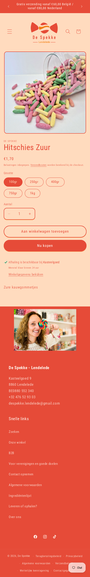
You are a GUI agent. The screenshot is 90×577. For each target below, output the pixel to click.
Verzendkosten (39, 165)
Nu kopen (45, 246)
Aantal (8, 204)
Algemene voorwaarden (25, 485)
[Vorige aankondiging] (8, 6)
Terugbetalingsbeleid (48, 556)
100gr (13, 182)
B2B (11, 453)
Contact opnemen (21, 474)
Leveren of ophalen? (23, 506)
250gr (34, 182)
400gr (55, 182)
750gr (13, 193)
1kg (32, 193)
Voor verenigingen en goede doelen (33, 464)
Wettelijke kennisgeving (34, 570)
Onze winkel (17, 442)
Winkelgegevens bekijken (26, 274)
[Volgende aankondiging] (82, 6)
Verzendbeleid (64, 563)
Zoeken (14, 432)
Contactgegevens (64, 570)
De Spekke (24, 556)
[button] (9, 31)
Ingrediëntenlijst (20, 496)
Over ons (15, 517)
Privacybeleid (74, 556)
